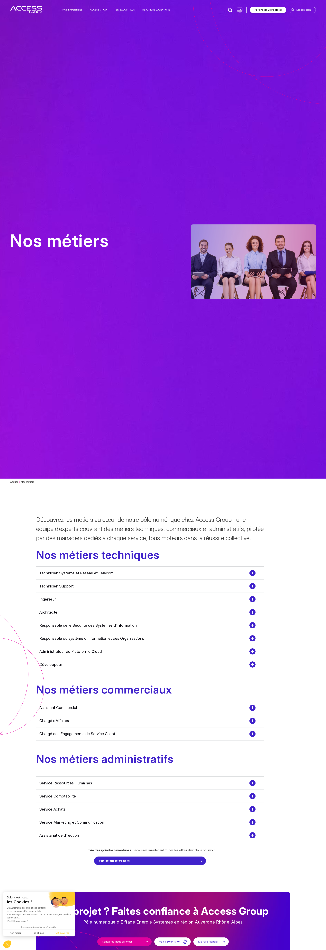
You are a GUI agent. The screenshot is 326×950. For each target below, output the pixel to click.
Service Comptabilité (57, 796)
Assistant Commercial (58, 707)
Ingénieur (47, 599)
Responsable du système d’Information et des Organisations (91, 638)
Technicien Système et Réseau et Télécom (76, 573)
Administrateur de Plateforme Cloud (70, 651)
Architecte (48, 612)
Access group (99, 9)
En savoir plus (125, 9)
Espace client (303, 9)
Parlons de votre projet (268, 9)
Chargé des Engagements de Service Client (77, 734)
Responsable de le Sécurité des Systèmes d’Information (88, 625)
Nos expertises (72, 9)
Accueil (14, 481)
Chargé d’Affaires (54, 720)
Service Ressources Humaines (65, 783)
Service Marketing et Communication (71, 822)
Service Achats (52, 809)
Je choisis (39, 933)
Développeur (50, 664)
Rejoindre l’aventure (156, 9)
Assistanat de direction (59, 835)
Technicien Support (56, 586)
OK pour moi (63, 933)
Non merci (15, 933)
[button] (7, 944)
